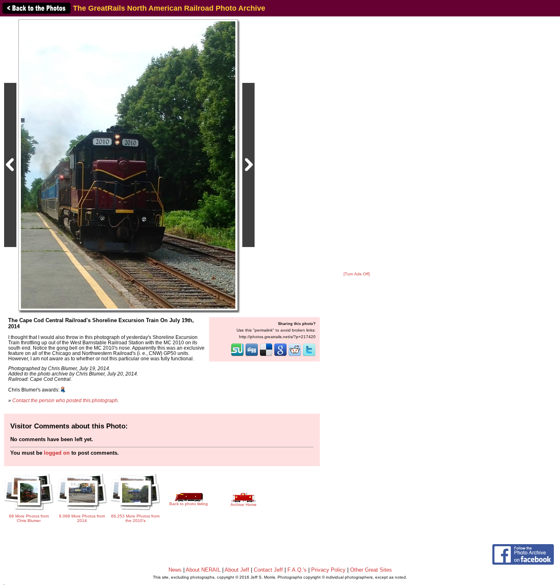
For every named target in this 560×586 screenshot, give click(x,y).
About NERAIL (203, 570)
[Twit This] (309, 355)
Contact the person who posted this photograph (65, 400)
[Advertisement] (356, 144)
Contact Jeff (268, 570)
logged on (57, 453)
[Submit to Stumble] (237, 355)
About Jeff (237, 570)
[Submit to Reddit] (294, 355)
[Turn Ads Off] (357, 274)
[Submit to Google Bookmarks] (280, 355)
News (175, 570)
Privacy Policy (328, 570)
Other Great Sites (371, 570)
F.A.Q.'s (297, 570)
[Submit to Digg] (251, 355)
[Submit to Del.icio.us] (266, 355)
